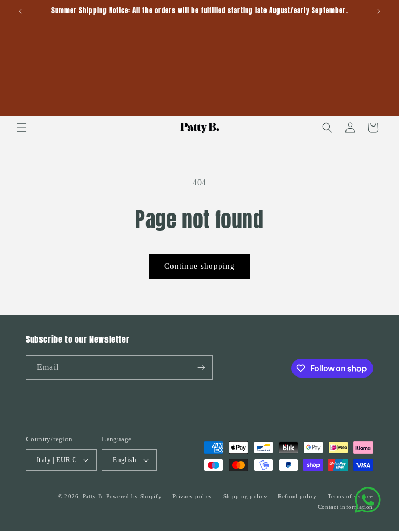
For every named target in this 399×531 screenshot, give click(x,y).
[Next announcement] (378, 11)
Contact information (345, 507)
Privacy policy (192, 496)
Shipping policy (245, 496)
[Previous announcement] (20, 11)
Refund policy (297, 496)
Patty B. (93, 496)
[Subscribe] (201, 367)
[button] (21, 127)
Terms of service (350, 496)
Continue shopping (199, 266)
